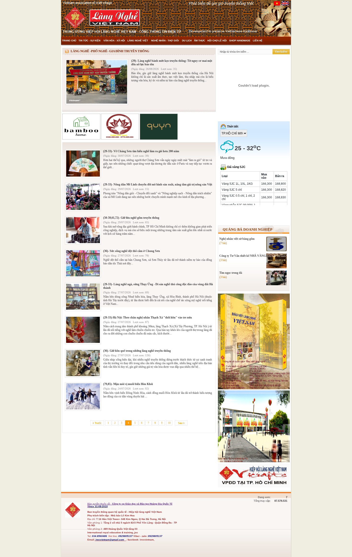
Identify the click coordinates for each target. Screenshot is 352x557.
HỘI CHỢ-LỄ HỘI (217, 40)
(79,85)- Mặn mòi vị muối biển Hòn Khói (128, 384)
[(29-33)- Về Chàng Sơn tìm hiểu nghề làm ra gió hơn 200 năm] (83, 176)
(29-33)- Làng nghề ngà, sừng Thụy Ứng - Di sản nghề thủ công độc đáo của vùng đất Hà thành (158, 286)
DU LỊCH (187, 40)
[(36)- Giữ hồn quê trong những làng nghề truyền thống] (83, 375)
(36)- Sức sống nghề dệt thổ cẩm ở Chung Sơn (131, 251)
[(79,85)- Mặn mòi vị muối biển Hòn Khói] (83, 409)
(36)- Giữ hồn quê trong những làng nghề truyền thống (137, 350)
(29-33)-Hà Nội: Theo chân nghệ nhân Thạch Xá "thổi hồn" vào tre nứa (147, 317)
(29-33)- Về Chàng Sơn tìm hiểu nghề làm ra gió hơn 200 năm (141, 151)
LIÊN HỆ (257, 40)
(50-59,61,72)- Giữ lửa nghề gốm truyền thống (131, 217)
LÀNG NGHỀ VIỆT (138, 40)
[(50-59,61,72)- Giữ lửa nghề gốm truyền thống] (83, 242)
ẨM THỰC (199, 40)
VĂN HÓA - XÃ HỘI (114, 40)
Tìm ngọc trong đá (230, 272)
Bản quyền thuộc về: (99, 503)
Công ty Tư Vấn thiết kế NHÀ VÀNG (242, 255)
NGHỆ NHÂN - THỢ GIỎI (165, 40)
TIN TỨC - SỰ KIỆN (90, 40)
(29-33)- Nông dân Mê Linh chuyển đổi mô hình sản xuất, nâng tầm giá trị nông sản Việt (157, 184)
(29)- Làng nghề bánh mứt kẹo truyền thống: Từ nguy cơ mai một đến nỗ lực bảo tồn (171, 62)
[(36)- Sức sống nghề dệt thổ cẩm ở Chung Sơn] (83, 276)
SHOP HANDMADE (239, 40)
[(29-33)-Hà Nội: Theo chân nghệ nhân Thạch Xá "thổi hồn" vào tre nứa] (83, 342)
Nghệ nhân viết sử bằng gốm (237, 238)
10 (169, 422)
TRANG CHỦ (69, 40)
